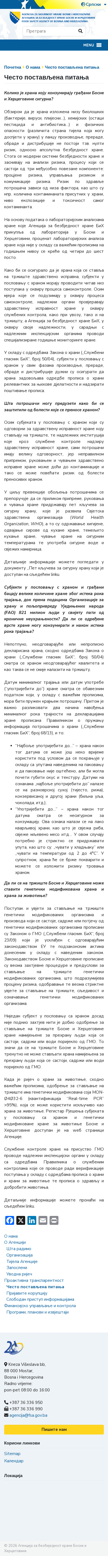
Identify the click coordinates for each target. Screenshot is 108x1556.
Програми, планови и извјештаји (37, 1312)
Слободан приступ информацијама (40, 1299)
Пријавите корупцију (26, 1293)
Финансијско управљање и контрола (40, 1306)
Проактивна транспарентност (34, 1280)
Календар (14, 1461)
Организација (19, 1255)
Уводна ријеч (19, 1274)
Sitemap (12, 1453)
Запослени (16, 1267)
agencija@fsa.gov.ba (28, 1415)
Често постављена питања (72, 67)
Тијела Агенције (22, 1261)
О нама (33, 67)
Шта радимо (18, 1249)
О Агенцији (15, 1242)
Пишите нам (54, 1429)
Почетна (12, 67)
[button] (88, 45)
